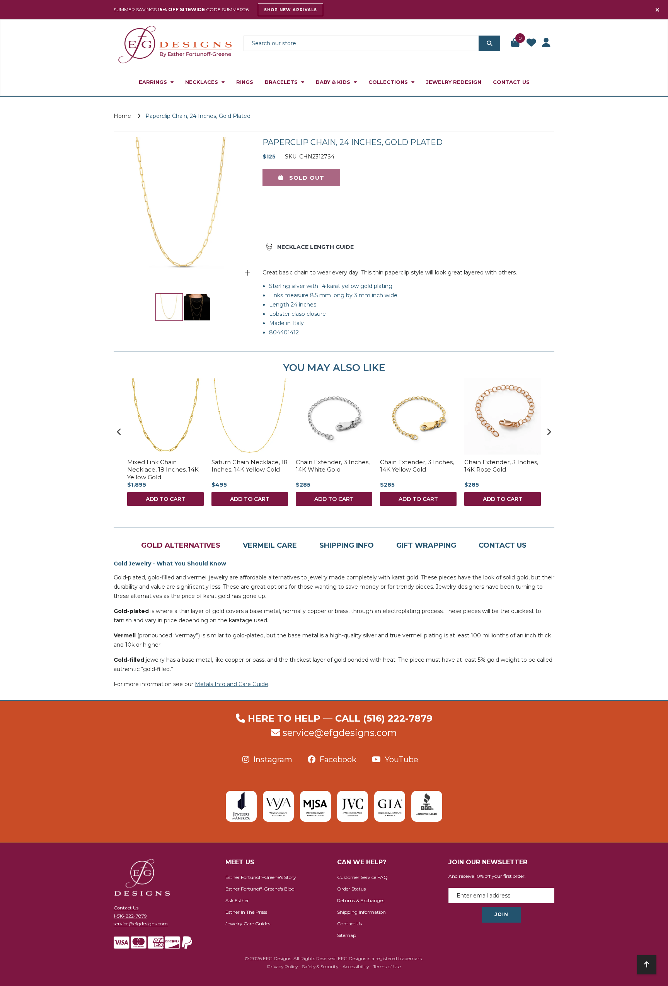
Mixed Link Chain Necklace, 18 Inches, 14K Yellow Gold (163, 469)
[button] (515, 43)
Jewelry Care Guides (247, 923)
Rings (244, 82)
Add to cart (165, 499)
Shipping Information (361, 912)
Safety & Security (320, 966)
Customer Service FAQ (362, 877)
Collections (388, 82)
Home (122, 115)
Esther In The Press (246, 912)
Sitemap (346, 935)
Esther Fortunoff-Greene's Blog (260, 889)
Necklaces (202, 82)
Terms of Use (387, 966)
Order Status (351, 889)
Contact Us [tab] (503, 545)
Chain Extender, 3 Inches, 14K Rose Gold (501, 465)
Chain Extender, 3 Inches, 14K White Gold (333, 465)
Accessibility (356, 966)
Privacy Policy (282, 966)
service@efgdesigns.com (340, 732)
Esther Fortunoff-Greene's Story (260, 877)
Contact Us (511, 82)
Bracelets (282, 82)
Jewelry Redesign (453, 82)
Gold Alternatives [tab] (180, 545)
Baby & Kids (334, 82)
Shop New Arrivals (290, 9)
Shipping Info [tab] (346, 545)
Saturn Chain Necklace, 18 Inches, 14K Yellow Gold (249, 465)
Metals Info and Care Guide (231, 684)
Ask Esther (237, 900)
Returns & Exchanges (360, 900)
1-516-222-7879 (130, 916)
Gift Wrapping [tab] (426, 545)
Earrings (154, 82)
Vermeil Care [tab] (270, 545)
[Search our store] (489, 43)
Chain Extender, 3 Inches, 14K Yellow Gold (417, 465)
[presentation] (119, 431)
